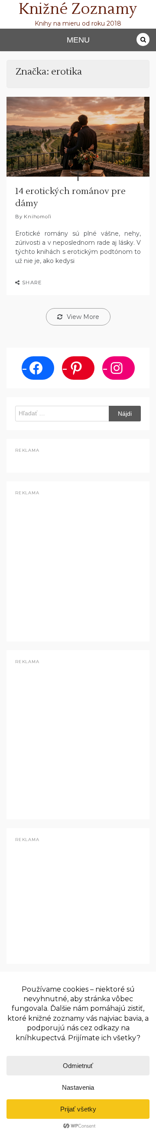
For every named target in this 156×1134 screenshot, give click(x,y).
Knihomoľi (37, 217)
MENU (78, 40)
